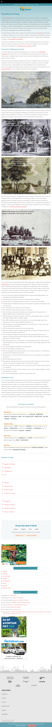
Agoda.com (22, 437)
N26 (19, 609)
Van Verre (13, 418)
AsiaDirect (6, 416)
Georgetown (4, 284)
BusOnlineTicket (26, 602)
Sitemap (4, 710)
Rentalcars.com (10, 604)
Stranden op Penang (9, 508)
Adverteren (4, 694)
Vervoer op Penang (9, 512)
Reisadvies (36, 4)
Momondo (28, 426)
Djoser (20, 416)
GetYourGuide (24, 440)
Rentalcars (29, 428)
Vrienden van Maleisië (31, 535)
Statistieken (5, 714)
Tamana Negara (6, 576)
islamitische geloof (6, 69)
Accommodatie (27, 4)
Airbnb (30, 437)
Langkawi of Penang (9, 504)
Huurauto (32, 4)
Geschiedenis (7, 467)
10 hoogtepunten (7, 581)
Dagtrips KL (22, 4)
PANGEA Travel (38, 416)
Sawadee (7, 418)
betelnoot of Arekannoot (25, 46)
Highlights (5, 578)
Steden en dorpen (8, 489)
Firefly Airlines (13, 428)
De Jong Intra (13, 416)
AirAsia (6, 428)
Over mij (4, 702)
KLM (16, 426)
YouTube (37, 529)
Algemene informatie (9, 464)
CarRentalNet (37, 428)
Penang (9, 18)
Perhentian (5, 573)
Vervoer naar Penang (9, 493)
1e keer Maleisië (16, 4)
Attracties (6, 482)
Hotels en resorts (8, 486)
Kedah (40, 33)
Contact (4, 698)
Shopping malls (8, 471)
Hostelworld (21, 600)
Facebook (15, 529)
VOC (19, 202)
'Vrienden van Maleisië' (37, 447)
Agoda (10, 677)
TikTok (30, 529)
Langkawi (5, 571)
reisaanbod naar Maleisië (19, 449)
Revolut (15, 609)
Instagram (23, 529)
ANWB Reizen (39, 414)
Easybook (28, 430)
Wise (12, 609)
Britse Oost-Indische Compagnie (18, 206)
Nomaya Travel (30, 416)
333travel (32, 414)
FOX (24, 416)
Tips (5, 474)
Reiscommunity (5, 706)
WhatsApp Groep (19, 535)
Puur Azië (45, 416)
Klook (17, 440)
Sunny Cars (24, 604)
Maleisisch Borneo (7, 588)
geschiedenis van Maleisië (16, 39)
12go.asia (21, 430)
